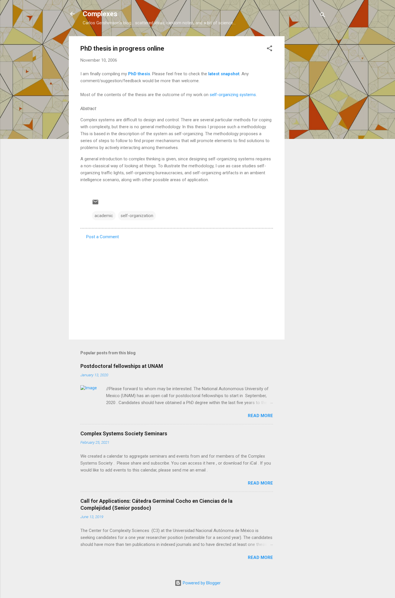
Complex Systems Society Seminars (123, 433)
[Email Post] (95, 204)
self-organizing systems (233, 94)
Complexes (100, 14)
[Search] (322, 16)
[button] (269, 49)
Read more (260, 415)
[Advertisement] (307, 123)
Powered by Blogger (201, 583)
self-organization (137, 215)
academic (104, 215)
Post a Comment (102, 236)
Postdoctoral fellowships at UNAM (121, 366)
